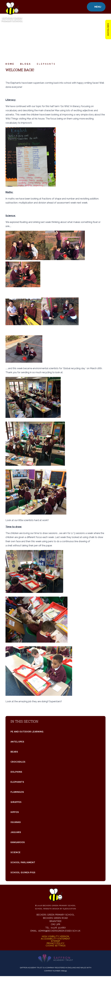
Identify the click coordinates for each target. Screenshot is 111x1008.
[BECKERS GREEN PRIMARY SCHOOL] (11, 6)
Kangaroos (18, 842)
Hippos (15, 812)
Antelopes (17, 742)
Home (9, 64)
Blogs (25, 64)
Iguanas (16, 822)
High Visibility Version (55, 936)
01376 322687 (58, 928)
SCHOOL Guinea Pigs (23, 872)
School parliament (23, 862)
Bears (14, 752)
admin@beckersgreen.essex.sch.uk (59, 931)
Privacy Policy (55, 943)
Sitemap (55, 941)
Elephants (46, 64)
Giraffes (16, 802)
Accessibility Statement (55, 939)
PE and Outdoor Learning (27, 732)
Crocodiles (18, 762)
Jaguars (16, 832)
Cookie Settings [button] (55, 945)
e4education (69, 909)
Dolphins (16, 772)
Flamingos (17, 792)
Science (16, 852)
